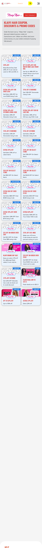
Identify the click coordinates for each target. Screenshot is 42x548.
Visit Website (30, 15)
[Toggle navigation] (38, 3)
